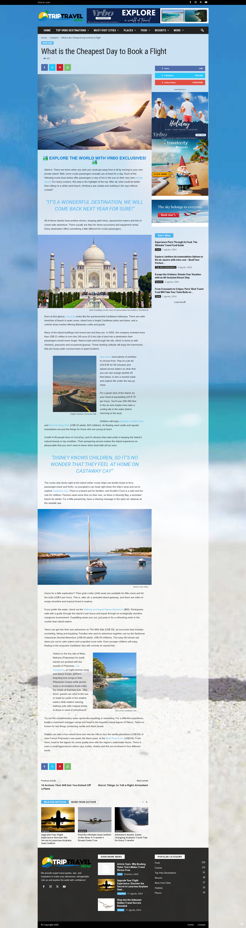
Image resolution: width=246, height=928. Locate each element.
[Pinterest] (60, 67)
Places (128, 30)
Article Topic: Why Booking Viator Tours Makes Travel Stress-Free (131, 867)
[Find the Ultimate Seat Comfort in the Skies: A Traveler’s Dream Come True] (94, 819)
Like (201, 68)
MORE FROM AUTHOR (83, 802)
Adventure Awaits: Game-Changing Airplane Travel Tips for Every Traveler (131, 837)
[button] (202, 30)
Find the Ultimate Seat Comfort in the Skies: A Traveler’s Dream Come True (94, 837)
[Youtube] (206, 2)
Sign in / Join (44, 2)
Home (47, 30)
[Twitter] (201, 2)
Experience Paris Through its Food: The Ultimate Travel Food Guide (176, 244)
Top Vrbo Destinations (71, 30)
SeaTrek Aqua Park (59, 425)
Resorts (160, 30)
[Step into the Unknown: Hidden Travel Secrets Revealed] (106, 904)
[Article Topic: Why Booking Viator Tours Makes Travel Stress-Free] (106, 869)
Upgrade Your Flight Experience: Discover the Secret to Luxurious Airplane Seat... (132, 885)
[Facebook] (190, 2)
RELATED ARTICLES (55, 802)
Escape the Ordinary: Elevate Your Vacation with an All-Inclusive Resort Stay (178, 276)
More (177, 30)
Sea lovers (105, 356)
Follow (199, 75)
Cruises (158, 868)
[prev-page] (142, 802)
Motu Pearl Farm (115, 738)
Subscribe (197, 82)
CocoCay (71, 316)
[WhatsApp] (67, 67)
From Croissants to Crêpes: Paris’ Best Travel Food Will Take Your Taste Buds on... (179, 290)
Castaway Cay (60, 490)
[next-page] (146, 802)
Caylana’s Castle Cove (132, 421)
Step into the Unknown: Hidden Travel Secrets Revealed (129, 902)
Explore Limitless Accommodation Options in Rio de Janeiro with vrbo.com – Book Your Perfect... (179, 260)
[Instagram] (196, 2)
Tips (120, 874)
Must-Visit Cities (105, 30)
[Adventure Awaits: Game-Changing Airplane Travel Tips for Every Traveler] (131, 819)
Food (144, 30)
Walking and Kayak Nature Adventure (103, 609)
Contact (201, 924)
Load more (179, 302)
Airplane (54, 37)
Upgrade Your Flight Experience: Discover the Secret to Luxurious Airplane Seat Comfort (56, 839)
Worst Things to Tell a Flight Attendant (123, 785)
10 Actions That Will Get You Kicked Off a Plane (66, 786)
